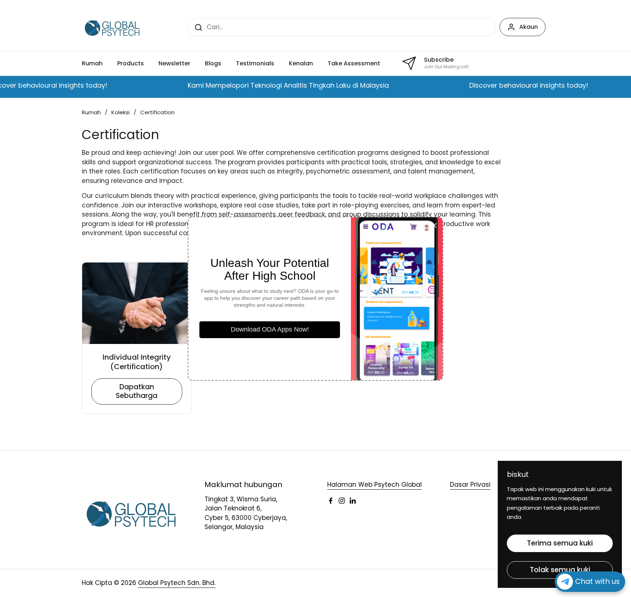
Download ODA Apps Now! (270, 329)
